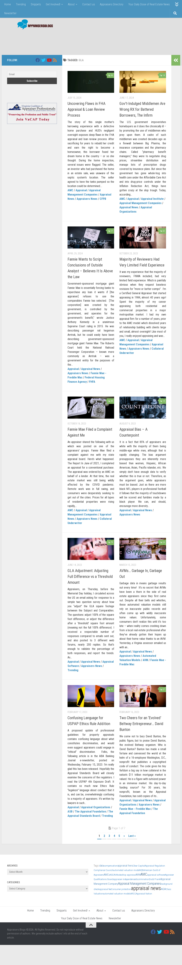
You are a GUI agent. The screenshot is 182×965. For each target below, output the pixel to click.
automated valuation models (116, 893)
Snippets (36, 4)
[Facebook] (38, 60)
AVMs (116, 874)
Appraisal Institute (152, 199)
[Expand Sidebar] (175, 60)
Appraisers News (87, 199)
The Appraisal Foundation (90, 811)
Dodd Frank (154, 879)
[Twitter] (43, 60)
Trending (21, 4)
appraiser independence (124, 879)
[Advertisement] (110, 40)
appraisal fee (105, 889)
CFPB (103, 199)
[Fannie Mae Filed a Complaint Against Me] (91, 408)
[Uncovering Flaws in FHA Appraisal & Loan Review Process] (91, 82)
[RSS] (55, 60)
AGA (163, 889)
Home (7, 4)
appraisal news (146, 888)
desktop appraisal (127, 874)
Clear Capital (139, 865)
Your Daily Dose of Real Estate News (149, 4)
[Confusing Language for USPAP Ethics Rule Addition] (91, 696)
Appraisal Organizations (95, 807)
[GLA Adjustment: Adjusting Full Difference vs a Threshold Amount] (91, 549)
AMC (70, 190)
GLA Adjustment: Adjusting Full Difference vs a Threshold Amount (90, 576)
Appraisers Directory (111, 4)
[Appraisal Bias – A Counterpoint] (142, 408)
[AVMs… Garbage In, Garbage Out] (142, 549)
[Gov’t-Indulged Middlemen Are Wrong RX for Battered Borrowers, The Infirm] (142, 82)
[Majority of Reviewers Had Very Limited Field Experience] (142, 237)
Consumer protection (121, 889)
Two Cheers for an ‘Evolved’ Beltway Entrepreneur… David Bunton (141, 724)
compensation (110, 865)
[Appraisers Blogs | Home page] (34, 25)
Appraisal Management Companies (140, 203)
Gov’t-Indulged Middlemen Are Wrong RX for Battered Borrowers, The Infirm (142, 109)
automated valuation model (126, 870)
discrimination (142, 879)
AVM (145, 660)
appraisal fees (125, 865)
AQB (141, 870)
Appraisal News (128, 207)
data (101, 865)
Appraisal (81, 190)
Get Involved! (53, 4)
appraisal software (156, 874)
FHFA (92, 381)
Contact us (88, 4)
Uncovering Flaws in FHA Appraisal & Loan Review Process (86, 109)
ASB (70, 811)
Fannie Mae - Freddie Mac (135, 809)
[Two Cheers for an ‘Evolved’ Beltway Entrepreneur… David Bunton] (142, 696)
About (71, 4)
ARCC (133, 893)
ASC (112, 874)
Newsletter (10, 13)
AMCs (107, 874)
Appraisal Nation (144, 893)
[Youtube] (49, 60)
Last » (132, 836)
